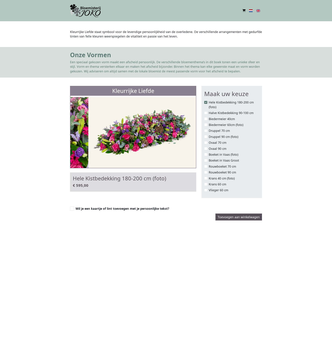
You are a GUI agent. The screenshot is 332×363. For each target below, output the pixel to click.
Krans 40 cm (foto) (222, 178)
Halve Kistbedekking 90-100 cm (231, 113)
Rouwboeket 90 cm (222, 172)
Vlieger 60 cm (218, 190)
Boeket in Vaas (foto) (223, 154)
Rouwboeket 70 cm (222, 166)
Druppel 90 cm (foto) (223, 137)
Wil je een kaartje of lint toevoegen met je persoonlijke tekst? (122, 208)
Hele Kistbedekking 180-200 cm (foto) (231, 104)
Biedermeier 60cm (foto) (226, 125)
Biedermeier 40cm (222, 119)
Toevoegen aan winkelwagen (239, 217)
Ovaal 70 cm (217, 142)
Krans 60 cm (217, 184)
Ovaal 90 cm (217, 149)
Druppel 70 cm (219, 131)
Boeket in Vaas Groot (224, 160)
